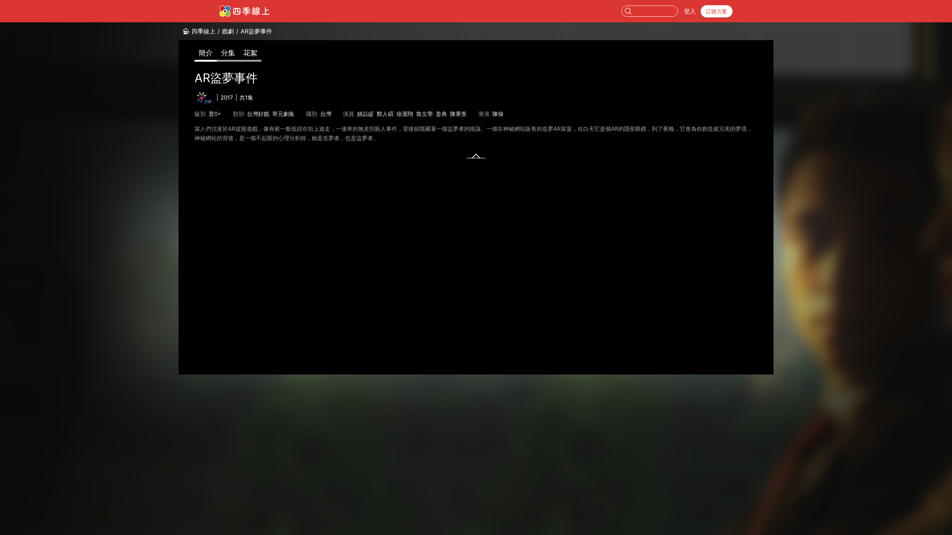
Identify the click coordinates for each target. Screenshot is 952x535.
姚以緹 (365, 113)
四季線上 (203, 31)
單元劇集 (283, 113)
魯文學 (424, 113)
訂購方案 (716, 11)
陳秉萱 (458, 113)
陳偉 (498, 113)
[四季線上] (244, 11)
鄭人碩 (385, 113)
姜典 (441, 113)
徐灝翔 (404, 113)
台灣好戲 (258, 113)
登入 (690, 11)
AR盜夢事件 (256, 31)
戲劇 (228, 31)
